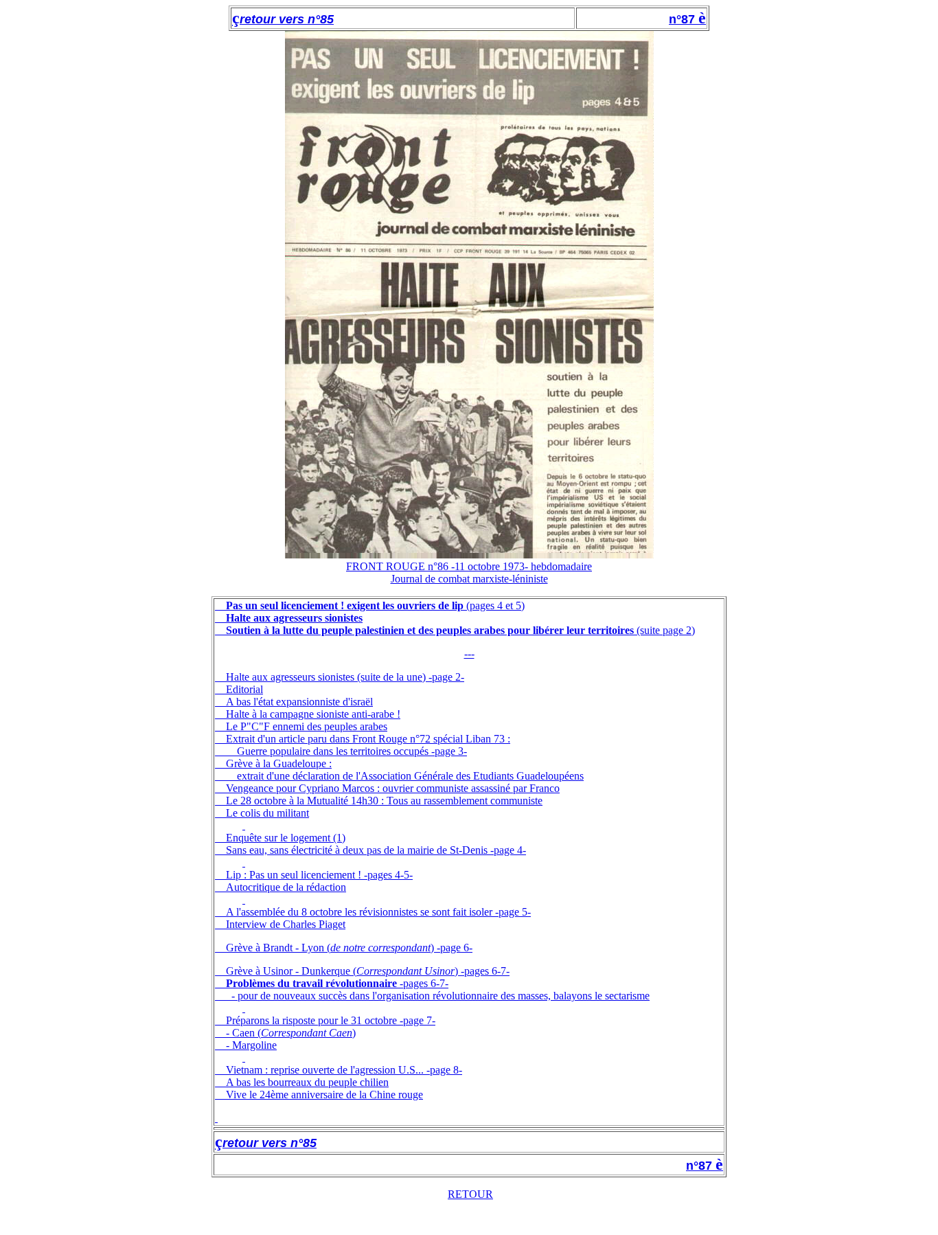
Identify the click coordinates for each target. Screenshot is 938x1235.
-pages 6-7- (337, 983)
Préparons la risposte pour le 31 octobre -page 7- (330, 1020)
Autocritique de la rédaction (286, 887)
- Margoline (251, 1045)
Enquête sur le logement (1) (285, 837)
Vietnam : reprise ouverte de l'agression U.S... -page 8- (344, 1070)
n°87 (683, 19)
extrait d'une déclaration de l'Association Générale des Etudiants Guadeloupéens (410, 776)
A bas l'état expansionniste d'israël (299, 701)
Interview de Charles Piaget (285, 924)
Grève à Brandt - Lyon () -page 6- (349, 947)
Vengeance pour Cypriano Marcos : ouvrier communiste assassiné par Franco (393, 788)
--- (469, 653)
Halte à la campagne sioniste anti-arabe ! (313, 714)
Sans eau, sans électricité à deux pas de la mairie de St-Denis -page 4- (376, 850)
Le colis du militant (267, 813)
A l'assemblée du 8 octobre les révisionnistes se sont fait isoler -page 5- (378, 912)
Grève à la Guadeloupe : (279, 763)
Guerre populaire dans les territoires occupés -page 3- (352, 751)
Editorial (244, 689)
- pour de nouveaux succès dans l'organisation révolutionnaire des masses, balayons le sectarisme (440, 995)
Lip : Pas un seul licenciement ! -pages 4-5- (319, 875)
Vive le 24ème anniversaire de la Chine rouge (324, 1094)
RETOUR (470, 1194)
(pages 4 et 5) (375, 605)
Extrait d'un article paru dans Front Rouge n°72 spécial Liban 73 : (368, 739)
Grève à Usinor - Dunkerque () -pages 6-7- (368, 971)
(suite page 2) (460, 630)
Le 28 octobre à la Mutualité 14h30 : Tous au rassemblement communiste (384, 800)
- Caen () (291, 1033)
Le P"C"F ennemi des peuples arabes (306, 726)
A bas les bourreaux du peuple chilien (307, 1082)
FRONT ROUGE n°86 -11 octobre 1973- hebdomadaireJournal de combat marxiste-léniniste (469, 572)
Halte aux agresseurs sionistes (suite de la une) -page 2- (345, 677)
